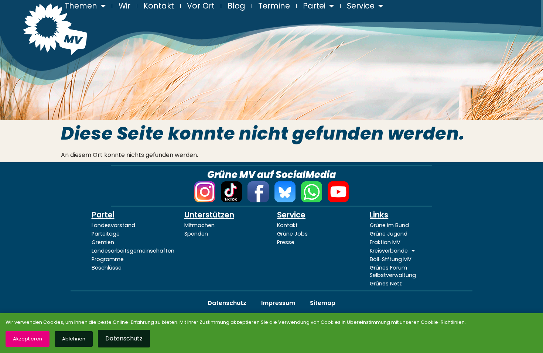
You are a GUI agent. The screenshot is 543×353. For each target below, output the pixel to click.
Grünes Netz (386, 283)
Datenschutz (227, 303)
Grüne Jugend (388, 233)
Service (361, 6)
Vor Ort (201, 6)
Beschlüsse (107, 267)
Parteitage (106, 233)
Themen (81, 6)
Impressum (278, 303)
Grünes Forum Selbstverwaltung (393, 271)
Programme (108, 259)
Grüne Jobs (292, 233)
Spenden (196, 233)
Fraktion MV (385, 242)
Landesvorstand (113, 225)
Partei (314, 6)
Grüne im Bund (389, 225)
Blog (236, 6)
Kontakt (158, 6)
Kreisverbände (389, 250)
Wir (124, 6)
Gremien (103, 242)
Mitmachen (199, 225)
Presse (285, 242)
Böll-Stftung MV (390, 259)
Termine (274, 6)
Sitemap (322, 303)
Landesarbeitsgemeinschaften (132, 250)
